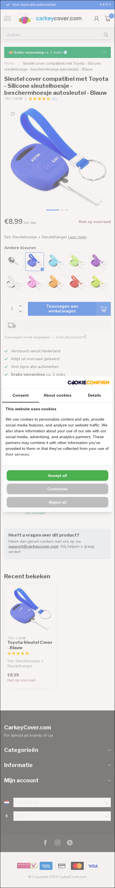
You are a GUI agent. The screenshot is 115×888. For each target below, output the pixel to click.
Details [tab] (94, 395)
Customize (57, 489)
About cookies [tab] (57, 395)
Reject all (57, 502)
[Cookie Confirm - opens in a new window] (88, 382)
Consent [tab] (21, 395)
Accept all (57, 475)
